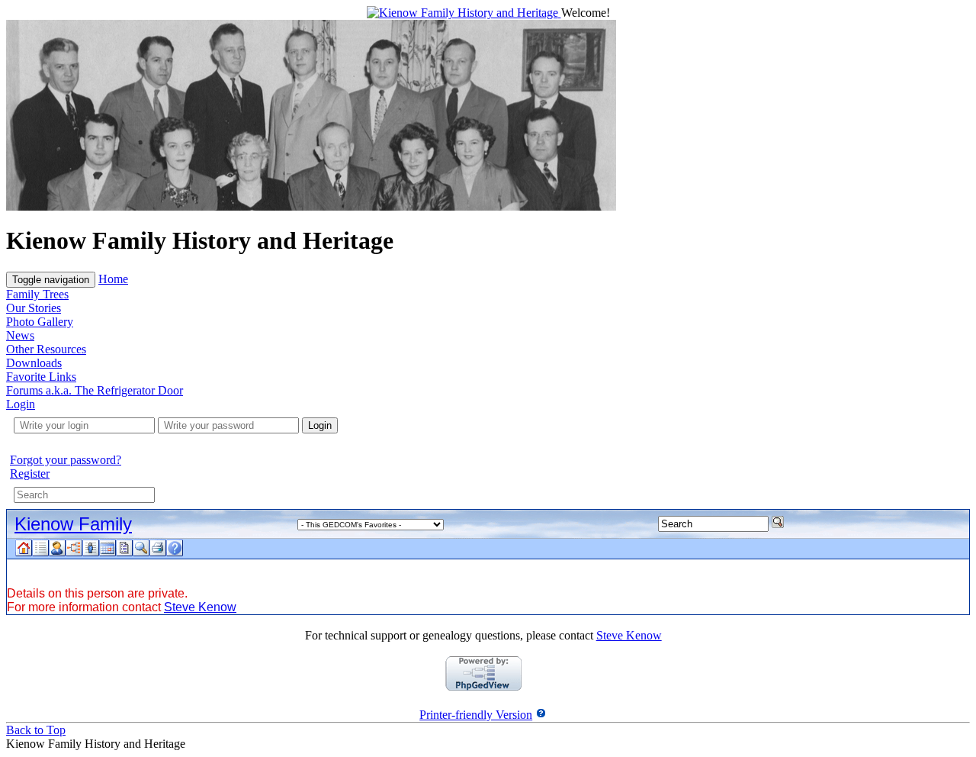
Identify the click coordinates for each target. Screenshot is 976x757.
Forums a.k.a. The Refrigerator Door (94, 390)
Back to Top (36, 729)
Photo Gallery (39, 321)
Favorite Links (41, 376)
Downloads (34, 362)
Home (113, 278)
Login (20, 404)
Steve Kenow (200, 607)
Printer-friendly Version (475, 714)
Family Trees (37, 294)
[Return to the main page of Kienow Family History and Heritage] (464, 12)
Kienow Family (73, 524)
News (20, 335)
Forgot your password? (65, 459)
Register (30, 473)
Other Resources (46, 349)
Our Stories (33, 307)
